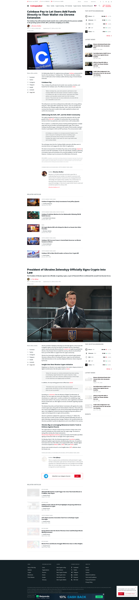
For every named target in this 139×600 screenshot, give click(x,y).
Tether (72, 444)
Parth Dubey (46, 255)
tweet (68, 369)
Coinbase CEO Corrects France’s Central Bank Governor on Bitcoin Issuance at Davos (61, 241)
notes (73, 86)
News (48, 6)
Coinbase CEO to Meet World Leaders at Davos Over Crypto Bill (60, 253)
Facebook (32, 77)
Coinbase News (45, 167)
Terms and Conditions (91, 577)
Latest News (90, 39)
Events (88, 414)
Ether (63, 444)
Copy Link (32, 92)
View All (108, 35)
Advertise (93, 1)
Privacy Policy (89, 582)
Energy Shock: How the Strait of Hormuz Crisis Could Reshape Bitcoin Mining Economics (62, 531)
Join (77, 476)
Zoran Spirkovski (47, 244)
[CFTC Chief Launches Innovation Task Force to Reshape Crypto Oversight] (33, 519)
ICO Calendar (68, 6)
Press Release (31, 577)
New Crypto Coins (61, 575)
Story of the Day (60, 212)
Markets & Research (87, 6)
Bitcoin (56, 444)
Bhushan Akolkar (36, 26)
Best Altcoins (60, 570)
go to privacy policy (130, 593)
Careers (87, 572)
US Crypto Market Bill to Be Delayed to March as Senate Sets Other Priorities (61, 228)
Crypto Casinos (77, 6)
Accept (121, 593)
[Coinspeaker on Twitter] (103, 1)
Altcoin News (54, 452)
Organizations (45, 570)
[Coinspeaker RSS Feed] (111, 1)
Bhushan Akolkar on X (54, 187)
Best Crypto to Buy (61, 567)
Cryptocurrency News (63, 167)
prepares (79, 149)
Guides (52, 6)
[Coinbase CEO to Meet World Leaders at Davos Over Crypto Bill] (33, 254)
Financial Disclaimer (91, 579)
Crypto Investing (59, 6)
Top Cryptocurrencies (94, 11)
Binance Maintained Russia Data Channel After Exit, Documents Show (101, 46)
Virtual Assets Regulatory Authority (51, 434)
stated (71, 382)
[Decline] (135, 587)
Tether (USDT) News (46, 452)
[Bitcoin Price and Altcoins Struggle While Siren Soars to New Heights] (33, 545)
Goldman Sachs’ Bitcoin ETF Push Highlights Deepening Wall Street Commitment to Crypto (61, 505)
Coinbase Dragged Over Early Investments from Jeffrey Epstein (60, 201)
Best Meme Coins (61, 577)
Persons (44, 572)
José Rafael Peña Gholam (49, 218)
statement (52, 394)
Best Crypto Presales (62, 572)
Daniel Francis (46, 495)
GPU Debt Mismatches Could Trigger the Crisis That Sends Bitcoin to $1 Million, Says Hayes (62, 492)
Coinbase (71, 73)
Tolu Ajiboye (35, 279)
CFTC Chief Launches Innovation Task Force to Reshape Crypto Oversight (60, 518)
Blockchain (30, 575)
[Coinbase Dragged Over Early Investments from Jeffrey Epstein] (33, 202)
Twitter (31, 79)
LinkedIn (32, 90)
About (79, 1)
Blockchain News (53, 167)
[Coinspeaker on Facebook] (100, 1)
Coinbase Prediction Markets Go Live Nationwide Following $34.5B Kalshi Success (61, 215)
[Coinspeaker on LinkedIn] (108, 1)
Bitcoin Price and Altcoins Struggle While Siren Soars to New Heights (62, 543)
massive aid (67, 349)
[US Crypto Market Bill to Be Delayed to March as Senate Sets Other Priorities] (33, 228)
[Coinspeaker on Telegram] (105, 1)
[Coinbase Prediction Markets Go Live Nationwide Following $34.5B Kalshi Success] (33, 215)
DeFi (50, 119)
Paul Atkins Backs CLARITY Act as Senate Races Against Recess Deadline (102, 55)
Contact (86, 1)
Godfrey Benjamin (47, 203)
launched (71, 439)
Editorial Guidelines (90, 575)
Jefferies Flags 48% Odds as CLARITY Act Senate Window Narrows (100, 64)
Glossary (44, 579)
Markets (30, 570)
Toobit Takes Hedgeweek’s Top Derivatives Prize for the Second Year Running (101, 73)
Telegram (32, 84)
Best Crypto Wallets (61, 579)
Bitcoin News (61, 452)
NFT (53, 119)
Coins (43, 567)
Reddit (31, 87)
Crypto (29, 572)
